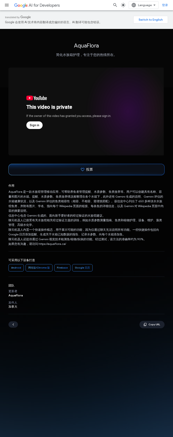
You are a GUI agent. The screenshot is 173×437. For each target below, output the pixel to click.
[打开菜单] (7, 5)
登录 (165, 5)
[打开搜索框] (115, 5)
